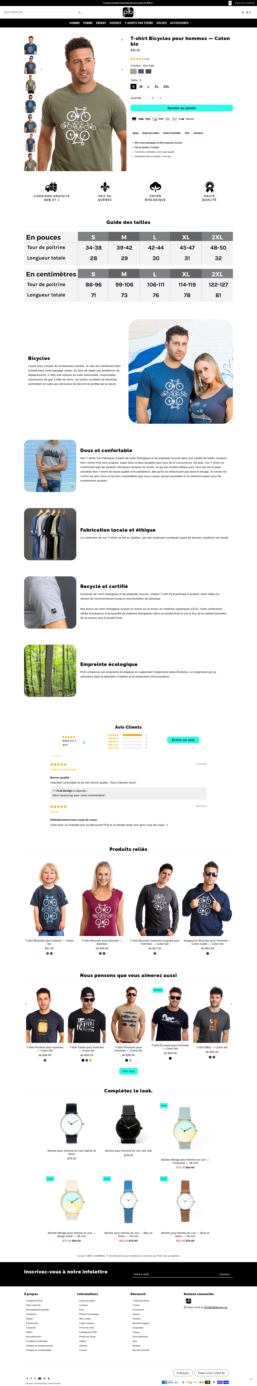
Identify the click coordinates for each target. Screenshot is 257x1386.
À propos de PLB (34, 1301)
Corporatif (30, 1328)
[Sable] (130, 1060)
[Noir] (83, 1060)
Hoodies (137, 1319)
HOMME (75, 23)
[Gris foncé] (51, 953)
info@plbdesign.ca (215, 1307)
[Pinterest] (31, 1378)
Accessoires (138, 1310)
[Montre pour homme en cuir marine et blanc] (71, 1124)
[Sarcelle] (104, 953)
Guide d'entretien (172, 133)
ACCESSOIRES (179, 23)
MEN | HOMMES (96, 1256)
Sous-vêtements (140, 1337)
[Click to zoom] (122, 40)
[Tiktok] (48, 1378)
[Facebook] (27, 1378)
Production (31, 1314)
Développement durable (37, 1310)
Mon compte (85, 1319)
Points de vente (86, 1328)
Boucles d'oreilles (141, 1350)
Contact (83, 1350)
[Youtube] (39, 1378)
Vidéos (82, 1341)
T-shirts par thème (141, 1301)
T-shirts (136, 1305)
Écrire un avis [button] (183, 740)
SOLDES (161, 23)
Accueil (81, 1256)
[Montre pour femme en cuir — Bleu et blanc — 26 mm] (128, 1201)
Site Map (57, 1384)
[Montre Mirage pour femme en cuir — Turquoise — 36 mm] (185, 1128)
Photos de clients (87, 1337)
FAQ (187, 133)
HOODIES (115, 23)
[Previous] (42, 69)
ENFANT (101, 23)
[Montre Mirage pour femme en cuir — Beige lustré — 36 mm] (71, 1201)
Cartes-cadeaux (86, 1323)
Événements (32, 1323)
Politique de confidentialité (38, 1350)
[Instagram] (44, 1378)
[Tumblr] (35, 1378)
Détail (135, 133)
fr (230, 3)
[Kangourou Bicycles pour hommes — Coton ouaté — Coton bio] (207, 898)
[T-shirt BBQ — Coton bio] (212, 1014)
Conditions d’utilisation (37, 1341)
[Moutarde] (90, 1060)
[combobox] (39, 12)
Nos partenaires (33, 1337)
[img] (58, 764)
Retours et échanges (89, 1314)
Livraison (198, 133)
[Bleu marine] (207, 953)
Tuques (136, 1332)
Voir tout (128, 1071)
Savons (136, 1314)
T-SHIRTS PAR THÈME (139, 23)
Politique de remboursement (39, 1346)
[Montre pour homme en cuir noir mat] (128, 1124)
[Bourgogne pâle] (47, 953)
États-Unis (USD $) (245, 3)
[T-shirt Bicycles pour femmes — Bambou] (102, 898)
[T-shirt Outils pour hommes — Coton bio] (87, 1014)
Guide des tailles (150, 133)
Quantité (136, 97)
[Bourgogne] (100, 953)
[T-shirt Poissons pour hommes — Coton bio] (128, 1014)
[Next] (122, 69)
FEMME (88, 23)
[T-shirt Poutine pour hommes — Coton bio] (45, 1014)
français (183, 1372)
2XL (166, 86)
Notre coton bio (33, 1305)
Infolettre (83, 1346)
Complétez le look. (128, 1091)
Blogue (29, 1319)
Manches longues (141, 1323)
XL (156, 86)
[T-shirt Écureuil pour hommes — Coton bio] (170, 1013)
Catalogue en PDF (88, 1332)
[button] (137, 59)
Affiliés (29, 1332)
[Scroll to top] (251, 1379)
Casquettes (138, 1328)
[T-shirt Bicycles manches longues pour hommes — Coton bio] (155, 898)
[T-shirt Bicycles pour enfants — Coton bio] (49, 898)
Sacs (135, 1341)
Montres (136, 1346)
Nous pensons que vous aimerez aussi (128, 975)
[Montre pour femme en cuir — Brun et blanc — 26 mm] (185, 1201)
